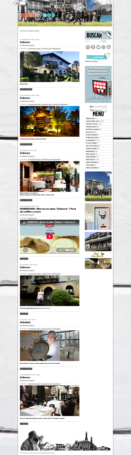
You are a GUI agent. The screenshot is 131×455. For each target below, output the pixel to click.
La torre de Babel (91, 143)
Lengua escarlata (91, 148)
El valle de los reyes (92, 137)
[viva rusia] (98, 201)
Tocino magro (90, 165)
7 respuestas (24, 423)
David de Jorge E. (29, 45)
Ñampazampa (56, 48)
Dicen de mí (56, 104)
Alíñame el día (90, 118)
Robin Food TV (32, 218)
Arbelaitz (25, 322)
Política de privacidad (38, 452)
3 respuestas (24, 258)
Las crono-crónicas (92, 145)
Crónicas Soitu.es (91, 126)
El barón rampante (91, 134)
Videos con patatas (92, 167)
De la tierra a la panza (92, 129)
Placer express (90, 154)
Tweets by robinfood (91, 61)
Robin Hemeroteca (91, 162)
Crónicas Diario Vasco (34, 48)
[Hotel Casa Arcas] (98, 268)
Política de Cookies (50, 452)
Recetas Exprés (91, 156)
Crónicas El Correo (46, 48)
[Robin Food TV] (98, 102)
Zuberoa (25, 42)
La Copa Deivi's (90, 140)
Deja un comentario (26, 89)
